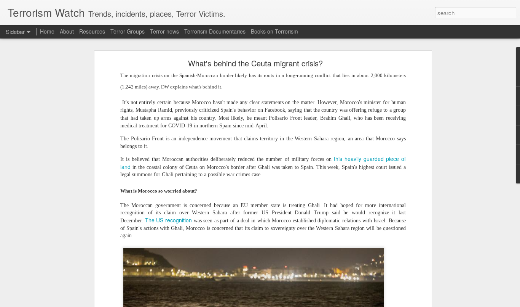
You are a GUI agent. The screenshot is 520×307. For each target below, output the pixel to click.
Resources (92, 31)
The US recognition (168, 220)
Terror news (164, 31)
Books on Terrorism (274, 31)
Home (47, 31)
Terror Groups (127, 31)
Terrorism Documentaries (215, 31)
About (67, 31)
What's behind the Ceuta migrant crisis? (255, 63)
